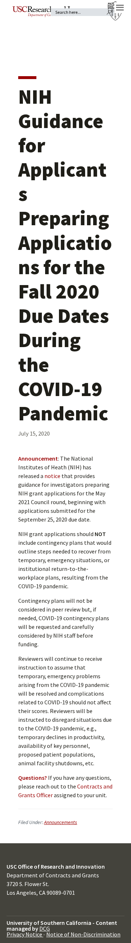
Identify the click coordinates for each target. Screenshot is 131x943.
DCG (44, 928)
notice (52, 475)
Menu (119, 7)
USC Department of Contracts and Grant (45, 11)
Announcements (60, 822)
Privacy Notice (25, 934)
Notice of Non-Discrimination (83, 934)
